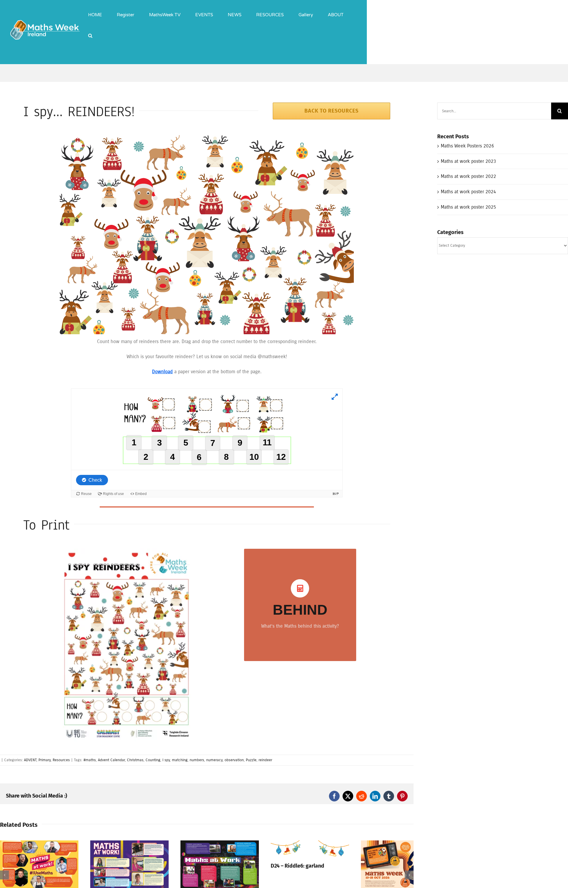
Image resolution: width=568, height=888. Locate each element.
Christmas (135, 760)
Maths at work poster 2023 (468, 161)
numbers (197, 760)
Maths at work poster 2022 (468, 176)
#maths (89, 760)
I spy (166, 760)
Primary (44, 760)
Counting (153, 760)
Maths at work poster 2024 (468, 191)
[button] (90, 31)
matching (180, 760)
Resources (61, 760)
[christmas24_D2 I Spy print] (126, 550)
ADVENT (30, 760)
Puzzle (251, 760)
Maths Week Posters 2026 (467, 146)
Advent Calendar (111, 760)
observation (234, 760)
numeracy (214, 760)
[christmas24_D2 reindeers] (207, 137)
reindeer (265, 760)
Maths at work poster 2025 (468, 207)
